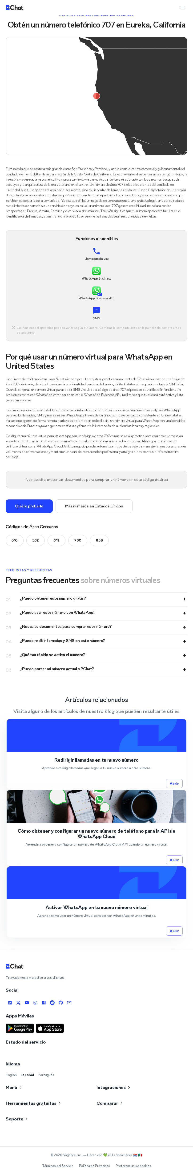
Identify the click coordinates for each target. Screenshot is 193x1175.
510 (15, 540)
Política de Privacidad (94, 1166)
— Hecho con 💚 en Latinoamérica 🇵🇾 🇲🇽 (112, 1155)
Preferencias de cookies (133, 1166)
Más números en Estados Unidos (94, 506)
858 (99, 540)
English (11, 1074)
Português (46, 1074)
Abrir (174, 783)
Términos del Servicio (57, 1166)
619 (56, 540)
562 (35, 540)
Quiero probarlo (29, 506)
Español (27, 1074)
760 (77, 540)
